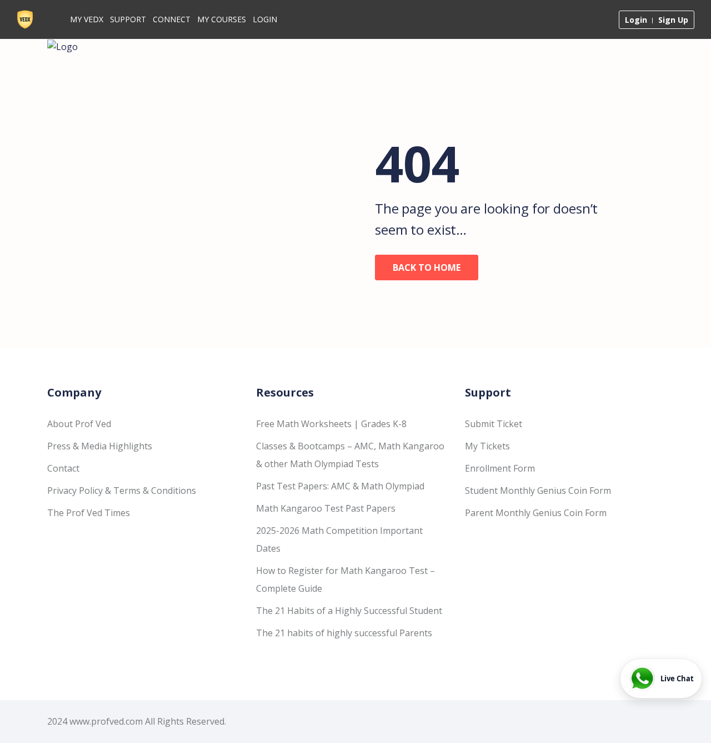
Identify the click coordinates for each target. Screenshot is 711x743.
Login (265, 19)
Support (128, 19)
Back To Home (426, 267)
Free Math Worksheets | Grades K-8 (331, 424)
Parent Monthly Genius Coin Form (536, 513)
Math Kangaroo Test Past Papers (325, 508)
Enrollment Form (500, 468)
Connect (172, 19)
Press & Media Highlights (99, 446)
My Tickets (487, 446)
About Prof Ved (79, 424)
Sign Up (673, 19)
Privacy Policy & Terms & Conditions (121, 490)
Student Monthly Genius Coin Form (538, 490)
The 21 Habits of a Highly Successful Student (349, 611)
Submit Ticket (493, 424)
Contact (63, 468)
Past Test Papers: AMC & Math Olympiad (340, 486)
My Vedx (86, 19)
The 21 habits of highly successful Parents (344, 633)
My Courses (221, 19)
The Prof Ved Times (88, 513)
